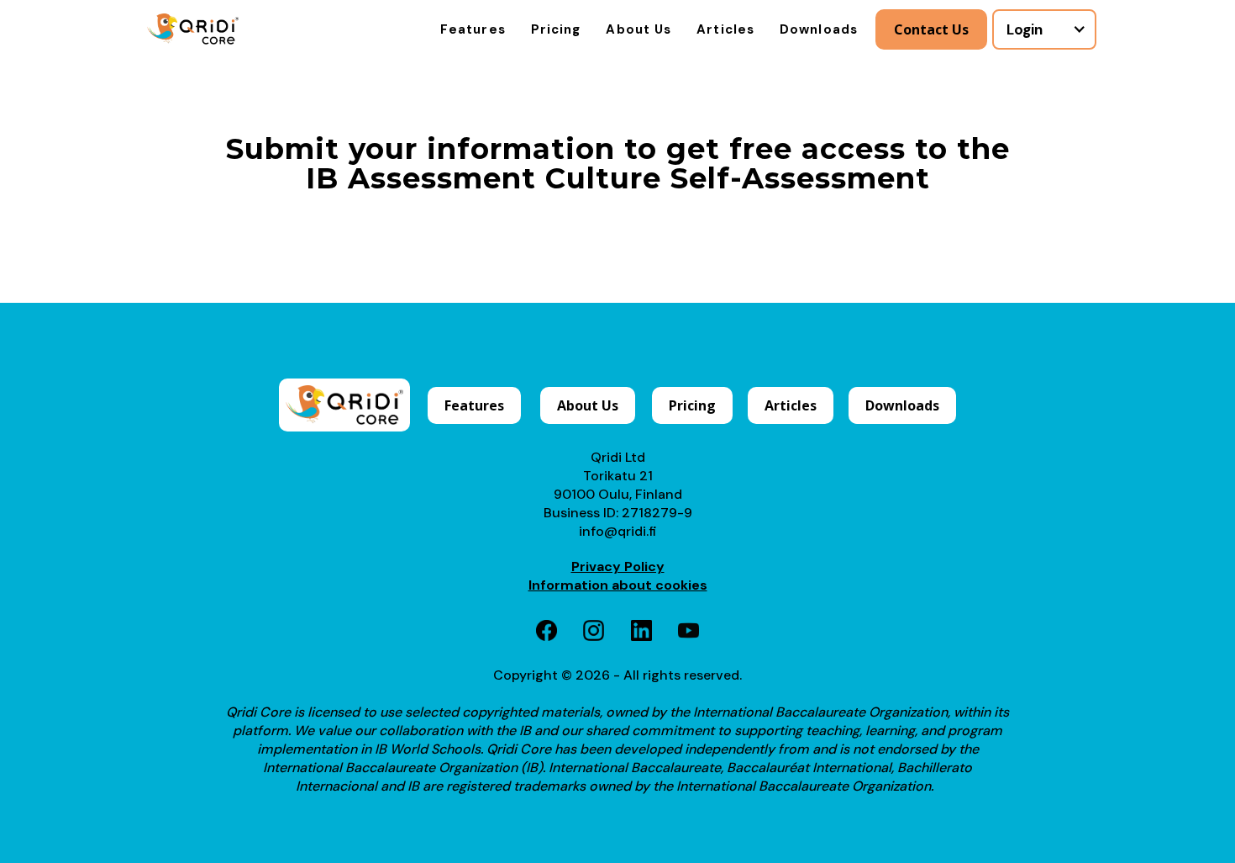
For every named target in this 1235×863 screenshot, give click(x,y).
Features (473, 29)
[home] (193, 29)
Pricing (556, 29)
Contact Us (931, 29)
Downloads (819, 29)
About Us (638, 29)
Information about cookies (617, 585)
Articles (725, 29)
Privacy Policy (618, 566)
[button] (1044, 29)
